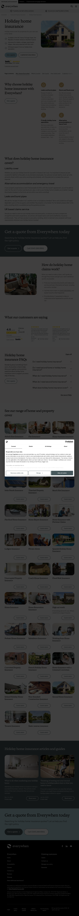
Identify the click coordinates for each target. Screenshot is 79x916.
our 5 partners (14, 454)
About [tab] (65, 446)
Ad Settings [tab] (48, 446)
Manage (38, 473)
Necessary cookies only (17, 473)
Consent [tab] (13, 446)
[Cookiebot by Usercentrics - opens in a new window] (66, 442)
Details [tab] (31, 446)
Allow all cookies (62, 473)
